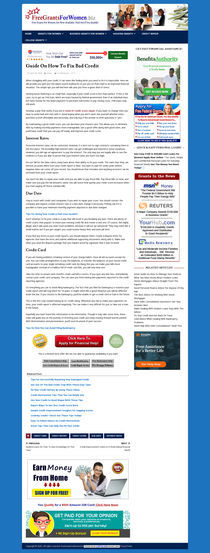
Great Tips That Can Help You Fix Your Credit (55, 425)
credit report (59, 435)
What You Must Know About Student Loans (156, 277)
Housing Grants (123, 33)
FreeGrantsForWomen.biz (72, 546)
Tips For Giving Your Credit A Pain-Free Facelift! (52, 214)
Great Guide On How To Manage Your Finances (157, 274)
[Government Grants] (157, 140)
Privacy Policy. (126, 546)
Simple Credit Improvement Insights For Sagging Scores (62, 410)
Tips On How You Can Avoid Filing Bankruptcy (50, 327)
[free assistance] (157, 368)
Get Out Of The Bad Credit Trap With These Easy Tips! (61, 384)
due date (96, 435)
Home (28, 33)
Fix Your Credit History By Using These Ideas (55, 389)
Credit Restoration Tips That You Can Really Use (57, 395)
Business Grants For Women (87, 33)
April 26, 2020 (36, 73)
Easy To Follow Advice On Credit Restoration (55, 420)
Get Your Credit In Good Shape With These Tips (57, 400)
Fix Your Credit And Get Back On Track (153, 315)
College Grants (34, 40)
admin (49, 73)
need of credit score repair (80, 110)
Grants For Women (49, 33)
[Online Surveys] (78, 535)
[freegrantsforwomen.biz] (105, 28)
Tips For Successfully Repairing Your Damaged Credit (60, 379)
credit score (79, 435)
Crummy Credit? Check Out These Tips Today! (56, 415)
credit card (40, 435)
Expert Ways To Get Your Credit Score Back (54, 405)
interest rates (114, 435)
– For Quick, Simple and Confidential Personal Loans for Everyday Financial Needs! (158, 160)
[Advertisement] (159, 396)
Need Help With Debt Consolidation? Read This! (158, 325)
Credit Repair (150, 33)
